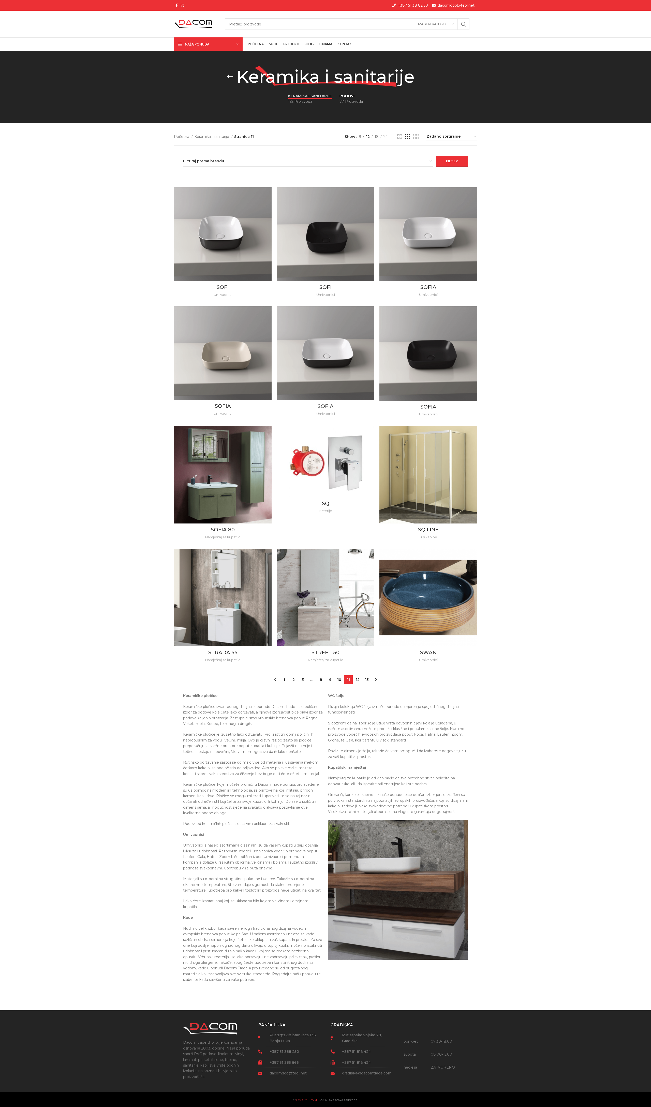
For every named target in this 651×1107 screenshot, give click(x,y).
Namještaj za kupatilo (223, 537)
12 (358, 679)
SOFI (223, 287)
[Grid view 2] (399, 137)
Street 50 (325, 652)
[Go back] (230, 77)
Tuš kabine (428, 537)
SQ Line (428, 530)
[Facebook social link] (176, 5)
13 (367, 679)
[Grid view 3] (407, 137)
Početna (182, 136)
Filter (452, 161)
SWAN (428, 652)
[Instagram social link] (182, 5)
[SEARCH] (463, 24)
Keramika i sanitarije (212, 136)
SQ (325, 503)
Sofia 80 (223, 530)
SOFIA (428, 287)
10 (339, 679)
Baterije (325, 511)
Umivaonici (223, 295)
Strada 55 (223, 652)
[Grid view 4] (416, 137)
